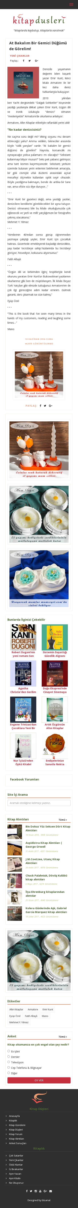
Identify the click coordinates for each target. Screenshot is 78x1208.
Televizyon (17, 1062)
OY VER (39, 1080)
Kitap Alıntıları (16, 1138)
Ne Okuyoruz (16, 1182)
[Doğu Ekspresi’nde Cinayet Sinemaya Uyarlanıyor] (55, 673)
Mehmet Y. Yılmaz (18, 1022)
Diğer (14, 1073)
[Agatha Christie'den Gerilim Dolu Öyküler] (23, 673)
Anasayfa (14, 1116)
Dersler (15, 1057)
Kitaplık (13, 1120)
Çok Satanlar (16, 1155)
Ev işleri (15, 1051)
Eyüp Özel (14, 1016)
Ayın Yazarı (15, 1173)
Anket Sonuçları (17, 1143)
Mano (45, 1016)
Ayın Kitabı (14, 1178)
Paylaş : (14, 60)
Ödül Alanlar (16, 1164)
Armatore (33, 1009)
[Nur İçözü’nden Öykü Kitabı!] (23, 745)
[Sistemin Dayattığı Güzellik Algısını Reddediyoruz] (55, 637)
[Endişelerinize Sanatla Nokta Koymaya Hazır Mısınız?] (55, 745)
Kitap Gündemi (17, 1125)
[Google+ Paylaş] (36, 61)
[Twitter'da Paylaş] (29, 61)
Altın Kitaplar (16, 1009)
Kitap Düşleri (16, 1129)
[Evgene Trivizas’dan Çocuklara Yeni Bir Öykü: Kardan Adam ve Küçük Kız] (23, 709)
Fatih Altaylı (31, 1016)
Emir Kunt (48, 1009)
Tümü (62, 819)
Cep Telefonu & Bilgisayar (26, 1067)
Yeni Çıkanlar (20, 55)
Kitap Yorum (15, 1134)
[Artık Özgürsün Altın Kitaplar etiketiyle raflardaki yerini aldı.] (55, 709)
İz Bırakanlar (16, 1169)
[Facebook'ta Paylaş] (23, 61)
